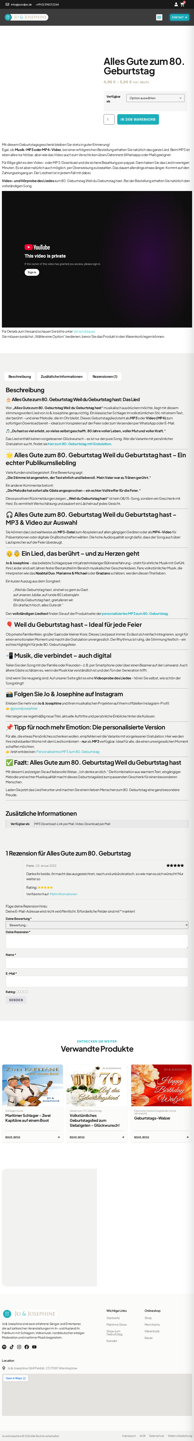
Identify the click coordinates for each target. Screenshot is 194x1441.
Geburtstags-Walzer (152, 1118)
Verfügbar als (113, 98)
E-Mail (11, 973)
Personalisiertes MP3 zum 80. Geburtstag (67, 751)
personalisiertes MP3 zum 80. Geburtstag (135, 613)
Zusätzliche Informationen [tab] (61, 376)
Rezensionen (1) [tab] (105, 376)
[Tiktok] (11, 1347)
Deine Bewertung (19, 919)
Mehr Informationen (63, 894)
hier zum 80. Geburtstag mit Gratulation (79, 444)
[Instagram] (19, 1347)
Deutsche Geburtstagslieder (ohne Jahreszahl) (155, 1112)
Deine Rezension (18, 932)
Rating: (11, 992)
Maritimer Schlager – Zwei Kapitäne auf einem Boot (28, 1118)
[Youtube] (34, 1347)
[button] (159, 17)
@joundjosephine (23, 708)
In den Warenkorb (138, 119)
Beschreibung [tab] (20, 376)
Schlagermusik (14, 1110)
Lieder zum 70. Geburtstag (86, 1110)
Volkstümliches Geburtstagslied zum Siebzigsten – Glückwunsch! (95, 1120)
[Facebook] (26, 1347)
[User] (176, 4)
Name (11, 955)
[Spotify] (4, 1347)
